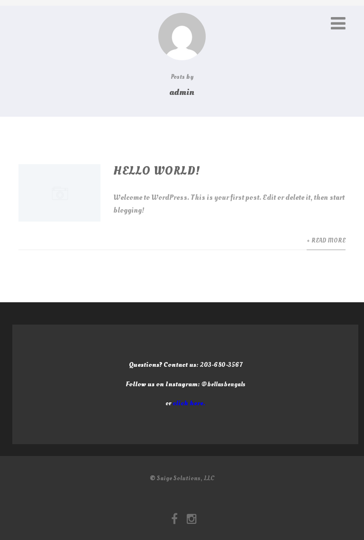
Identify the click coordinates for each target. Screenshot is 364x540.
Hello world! (156, 171)
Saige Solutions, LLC (185, 478)
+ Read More (326, 240)
